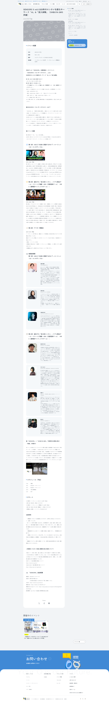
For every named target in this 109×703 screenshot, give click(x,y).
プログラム (28, 676)
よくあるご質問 (73, 676)
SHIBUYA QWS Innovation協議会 (76, 692)
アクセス (76, 1)
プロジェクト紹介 (45, 4)
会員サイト (80, 1)
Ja (88, 1)
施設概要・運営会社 (73, 683)
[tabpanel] (35, 629)
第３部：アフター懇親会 (73, 19)
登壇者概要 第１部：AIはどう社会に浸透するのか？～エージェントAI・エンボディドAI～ (76, 22)
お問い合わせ (85, 1)
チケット (70, 33)
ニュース (63, 4)
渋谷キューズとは (28, 4)
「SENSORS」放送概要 (72, 35)
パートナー (28, 680)
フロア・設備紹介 (29, 689)
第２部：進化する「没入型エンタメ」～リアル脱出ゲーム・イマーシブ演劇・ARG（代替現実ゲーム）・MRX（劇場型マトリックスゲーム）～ (76, 15)
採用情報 (71, 686)
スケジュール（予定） (72, 31)
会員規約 (45, 676)
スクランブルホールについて (70, 1)
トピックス (58, 4)
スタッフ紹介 (28, 686)
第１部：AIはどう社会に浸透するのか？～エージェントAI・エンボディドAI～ (76, 11)
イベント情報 (52, 4)
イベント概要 (71, 8)
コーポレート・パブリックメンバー (32, 683)
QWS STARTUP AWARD (71, 4)
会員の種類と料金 (36, 4)
